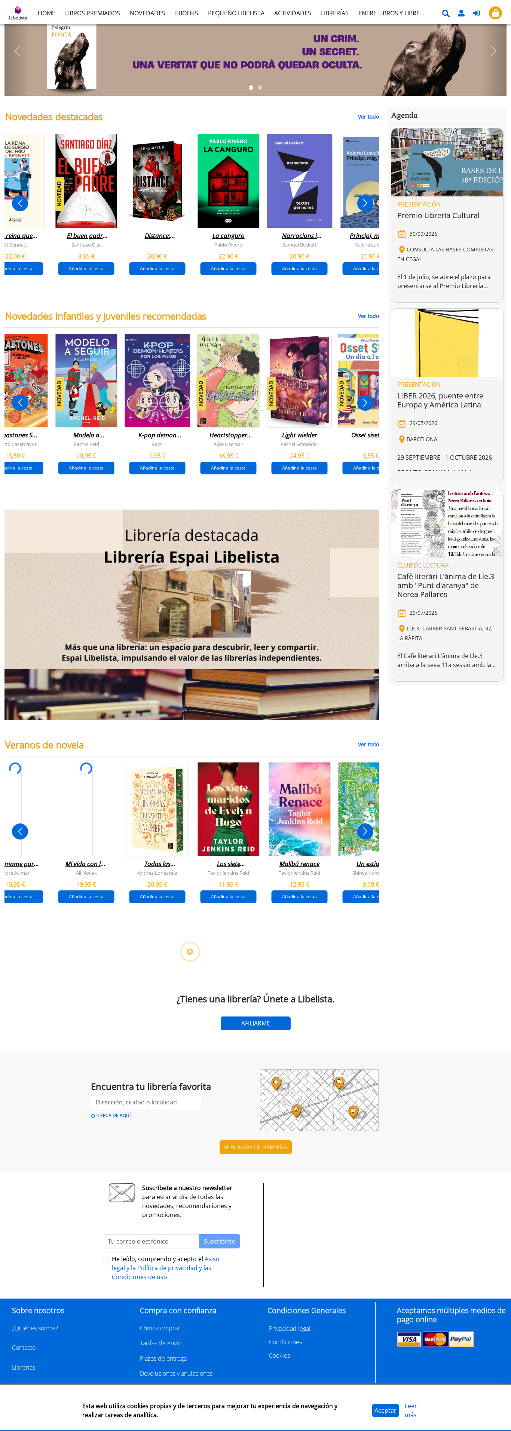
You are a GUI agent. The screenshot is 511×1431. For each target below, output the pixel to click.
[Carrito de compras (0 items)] (495, 12)
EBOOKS (186, 13)
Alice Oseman (229, 444)
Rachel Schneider (299, 444)
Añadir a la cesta (86, 268)
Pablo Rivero (228, 244)
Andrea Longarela (157, 872)
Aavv (157, 444)
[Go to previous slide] (20, 203)
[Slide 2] (260, 87)
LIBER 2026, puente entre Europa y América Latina (440, 400)
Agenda (404, 116)
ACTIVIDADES (292, 13)
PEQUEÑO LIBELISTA (236, 13)
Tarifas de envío (160, 1343)
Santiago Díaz (86, 244)
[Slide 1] (251, 87)
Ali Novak (86, 872)
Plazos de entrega (163, 1358)
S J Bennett (15, 244)
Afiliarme (255, 1023)
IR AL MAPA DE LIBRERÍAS (255, 1147)
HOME (46, 13)
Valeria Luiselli (370, 244)
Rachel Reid (86, 444)
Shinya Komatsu (370, 872)
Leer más (411, 1410)
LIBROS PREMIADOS (92, 13)
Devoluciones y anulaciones (176, 1373)
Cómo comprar (160, 1328)
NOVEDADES (147, 13)
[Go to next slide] (365, 203)
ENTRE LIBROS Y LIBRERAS (394, 13)
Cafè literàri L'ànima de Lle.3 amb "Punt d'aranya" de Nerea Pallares (445, 585)
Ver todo (368, 116)
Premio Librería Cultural (438, 215)
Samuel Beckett (299, 244)
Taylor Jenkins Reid (228, 872)
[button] (17, 51)
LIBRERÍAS (335, 13)
